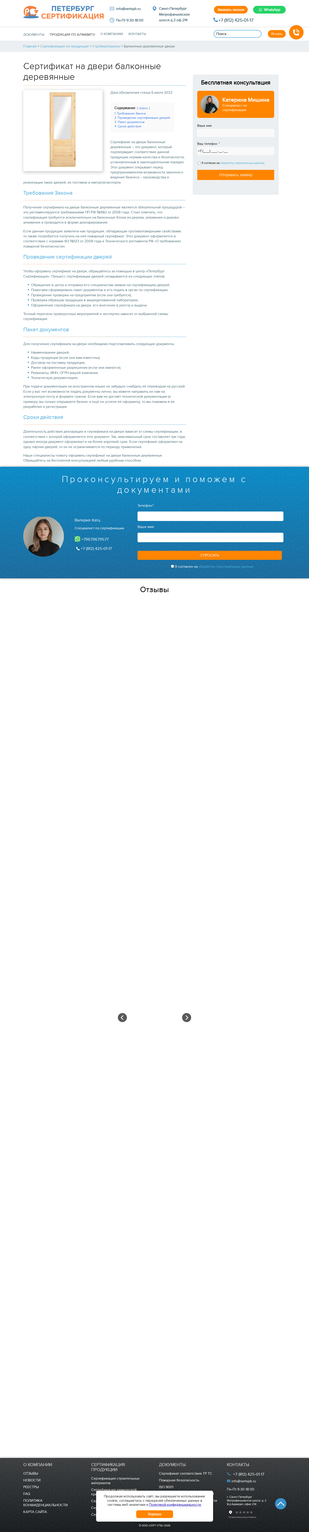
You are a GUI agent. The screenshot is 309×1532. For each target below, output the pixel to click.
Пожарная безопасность (179, 1480)
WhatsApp (272, 9)
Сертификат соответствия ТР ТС (185, 1473)
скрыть (143, 108)
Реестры (31, 1487)
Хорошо (154, 1514)
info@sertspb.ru (243, 1481)
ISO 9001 (166, 1487)
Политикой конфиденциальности (175, 1504)
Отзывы (30, 1473)
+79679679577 (94, 539)
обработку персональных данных (242, 163)
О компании (111, 34)
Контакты (137, 34)
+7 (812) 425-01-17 (236, 20)
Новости (31, 1480)
